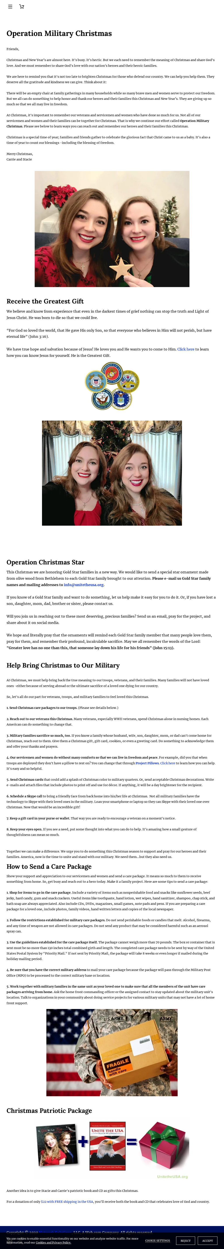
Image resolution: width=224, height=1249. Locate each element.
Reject (186, 1240)
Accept (207, 1240)
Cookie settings (157, 1240)
